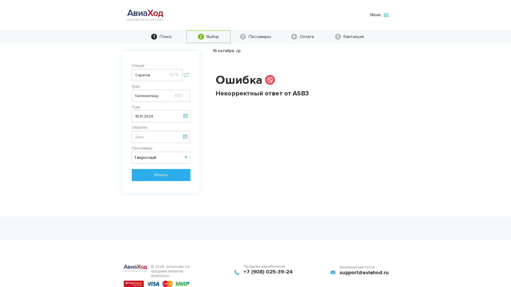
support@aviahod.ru (364, 272)
